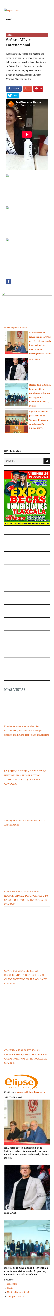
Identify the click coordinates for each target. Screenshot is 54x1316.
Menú (9, 19)
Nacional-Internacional (18, 1292)
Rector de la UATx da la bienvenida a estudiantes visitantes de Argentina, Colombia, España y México (26, 1271)
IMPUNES (34, 359)
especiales (12, 1284)
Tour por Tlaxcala (15, 1296)
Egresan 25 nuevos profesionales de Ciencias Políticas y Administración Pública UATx (38, 419)
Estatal (10, 35)
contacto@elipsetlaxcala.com (31, 1092)
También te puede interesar (15, 327)
